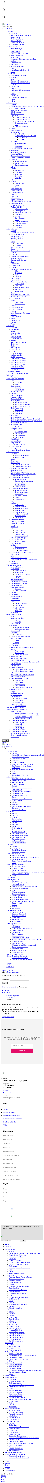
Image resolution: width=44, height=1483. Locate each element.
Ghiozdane (18, 289)
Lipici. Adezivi (15, 298)
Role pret (13, 448)
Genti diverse (19, 285)
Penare (13, 300)
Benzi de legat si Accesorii (19, 53)
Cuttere (17, 220)
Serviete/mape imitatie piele (23, 687)
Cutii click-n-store (20, 702)
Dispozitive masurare (21, 221)
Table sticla (18, 609)
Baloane (13, 331)
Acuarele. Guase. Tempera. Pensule (22, 232)
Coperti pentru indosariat (19, 735)
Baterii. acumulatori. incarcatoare (21, 35)
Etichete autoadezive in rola (19, 373)
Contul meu (6, 1193)
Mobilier (13, 181)
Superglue (18, 178)
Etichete (13, 393)
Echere (17, 271)
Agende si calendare (17, 618)
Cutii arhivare (19, 700)
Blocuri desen (15, 240)
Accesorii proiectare (21, 490)
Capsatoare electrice (21, 123)
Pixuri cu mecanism (21, 532)
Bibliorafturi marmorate (22, 627)
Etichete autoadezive (13, 371)
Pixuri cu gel (19, 530)
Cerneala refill (19, 134)
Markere (13, 88)
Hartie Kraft (14, 344)
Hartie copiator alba (21, 402)
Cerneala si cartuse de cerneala (20, 251)
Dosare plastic (19, 653)
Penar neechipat (20, 304)
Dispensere (14, 377)
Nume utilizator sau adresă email (13, 975)
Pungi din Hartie (16, 441)
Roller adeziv (19, 176)
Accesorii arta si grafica (18, 75)
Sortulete (13, 318)
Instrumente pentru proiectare (20, 488)
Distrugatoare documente (19, 152)
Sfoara (13, 72)
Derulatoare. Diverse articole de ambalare (24, 59)
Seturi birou (14, 196)
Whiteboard (18, 611)
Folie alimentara (16, 63)
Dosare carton (19, 651)
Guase (13, 293)
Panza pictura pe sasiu (18, 364)
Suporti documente (17, 200)
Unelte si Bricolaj (16, 207)
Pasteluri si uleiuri (16, 92)
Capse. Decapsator (17, 130)
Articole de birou (11, 103)
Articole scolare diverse (18, 236)
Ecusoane (18, 589)
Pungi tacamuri (15, 443)
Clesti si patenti (19, 218)
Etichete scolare (16, 278)
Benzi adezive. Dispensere (19, 110)
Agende (13, 616)
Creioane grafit (15, 463)
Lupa (12, 179)
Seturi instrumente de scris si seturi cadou (24, 559)
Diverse (13, 340)
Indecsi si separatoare (17, 667)
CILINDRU (23, 137)
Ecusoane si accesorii (17, 587)
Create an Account (13, 972)
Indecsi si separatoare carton (24, 669)
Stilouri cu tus (19, 497)
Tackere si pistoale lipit (22, 126)
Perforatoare (14, 187)
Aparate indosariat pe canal (23, 717)
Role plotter (18, 413)
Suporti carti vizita (16, 704)
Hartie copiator (15, 401)
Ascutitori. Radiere (17, 238)
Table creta (18, 605)
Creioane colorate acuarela (19, 81)
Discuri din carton (16, 391)
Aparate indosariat (16, 711)
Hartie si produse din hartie (15, 379)
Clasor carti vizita (20, 706)
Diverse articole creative (18, 342)
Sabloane (18, 276)
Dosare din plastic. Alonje (19, 658)
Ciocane (17, 216)
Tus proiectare (19, 499)
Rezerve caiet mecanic (18, 444)
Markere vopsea (20, 512)
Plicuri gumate (19, 433)
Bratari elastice (15, 333)
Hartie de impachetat (17, 66)
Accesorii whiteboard (17, 578)
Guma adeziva (19, 170)
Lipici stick (18, 174)
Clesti (16, 125)
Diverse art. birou (16, 154)
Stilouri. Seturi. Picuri (17, 322)
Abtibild (14, 813)
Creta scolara (15, 264)
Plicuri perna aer (20, 435)
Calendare (18, 622)
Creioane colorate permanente (20, 83)
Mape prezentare (20, 684)
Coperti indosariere (21, 722)
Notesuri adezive (16, 689)
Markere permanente (21, 508)
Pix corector (18, 147)
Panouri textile (15, 600)
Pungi (12, 68)
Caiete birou (14, 633)
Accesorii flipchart (16, 567)
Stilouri (13, 101)
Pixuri (12, 528)
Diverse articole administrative (20, 156)
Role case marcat (16, 446)
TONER (21, 139)
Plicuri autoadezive (21, 432)
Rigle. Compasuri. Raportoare (20, 313)
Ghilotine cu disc (20, 163)
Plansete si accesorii (21, 496)
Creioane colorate (16, 258)
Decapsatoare (15, 150)
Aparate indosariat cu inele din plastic (27, 715)
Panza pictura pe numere (18, 360)
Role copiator (19, 411)
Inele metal (18, 724)
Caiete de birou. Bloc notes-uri (20, 636)
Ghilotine (14, 159)
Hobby (13, 346)
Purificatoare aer (16, 194)
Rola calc (18, 384)
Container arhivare (21, 698)
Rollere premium (20, 485)
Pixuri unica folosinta (21, 536)
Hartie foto (14, 415)
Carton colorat (19, 390)
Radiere (13, 99)
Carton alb (18, 388)
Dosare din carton (16, 656)
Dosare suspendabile (21, 654)
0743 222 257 (6, 13)
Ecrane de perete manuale (19, 583)
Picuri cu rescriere (16, 309)
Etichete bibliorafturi (17, 660)
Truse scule (18, 227)
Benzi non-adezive (17, 55)
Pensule (13, 94)
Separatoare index (16, 695)
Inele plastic (18, 726)
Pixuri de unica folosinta (18, 541)
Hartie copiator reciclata (22, 406)
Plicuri (13, 430)
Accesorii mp (15, 569)
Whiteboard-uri (15, 612)
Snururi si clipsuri (20, 591)
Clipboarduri (15, 644)
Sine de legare (19, 728)
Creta (12, 262)
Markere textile (19, 510)
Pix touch (18, 576)
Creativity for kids (16, 338)
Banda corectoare (20, 143)
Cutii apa (13, 267)
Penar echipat (19, 302)
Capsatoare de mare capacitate (24, 121)
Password (6, 979)
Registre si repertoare (17, 693)
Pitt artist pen (15, 95)
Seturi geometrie (16, 316)
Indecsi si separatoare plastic (24, 671)
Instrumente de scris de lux (19, 475)
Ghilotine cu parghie (21, 165)
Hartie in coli (19, 410)
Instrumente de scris (12, 452)
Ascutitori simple (20, 457)
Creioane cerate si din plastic (20, 256)
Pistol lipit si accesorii (17, 368)
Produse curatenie (16, 189)
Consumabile (15, 132)
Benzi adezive (15, 52)
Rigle (16, 274)
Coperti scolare (15, 254)
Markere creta (19, 505)
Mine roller (14, 527)
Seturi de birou (15, 198)
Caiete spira (18, 245)
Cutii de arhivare (16, 645)
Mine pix (13, 525)
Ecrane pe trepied (16, 585)
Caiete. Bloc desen (17, 247)
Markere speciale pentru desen (20, 90)
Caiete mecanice (16, 638)
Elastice (13, 61)
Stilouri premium (20, 486)
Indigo (13, 167)
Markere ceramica (16, 355)
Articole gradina (20, 211)
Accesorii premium (21, 479)
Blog (4, 1201)
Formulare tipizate (16, 397)
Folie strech (14, 64)
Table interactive (20, 607)
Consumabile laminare (18, 729)
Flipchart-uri (15, 594)
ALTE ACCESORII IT (18, 108)
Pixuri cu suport (20, 534)
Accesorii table (19, 572)
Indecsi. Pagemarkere (17, 673)
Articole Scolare (11, 229)
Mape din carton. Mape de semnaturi (22, 675)
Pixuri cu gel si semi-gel (18, 538)
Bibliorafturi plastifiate (22, 629)
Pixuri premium (20, 483)
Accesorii (14, 327)
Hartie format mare (17, 408)
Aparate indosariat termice (23, 718)
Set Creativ (14, 369)
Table (12, 601)
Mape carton (19, 680)
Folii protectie (15, 665)
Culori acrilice (15, 265)
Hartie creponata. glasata (18, 296)
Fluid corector (19, 145)
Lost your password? (9, 987)
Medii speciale (15, 426)
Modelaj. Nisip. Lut (17, 357)
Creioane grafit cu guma (22, 464)
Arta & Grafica (11, 74)
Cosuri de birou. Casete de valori (21, 148)
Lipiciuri (13, 169)
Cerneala (13, 459)
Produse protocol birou (18, 192)
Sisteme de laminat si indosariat (16, 709)
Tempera (13, 324)
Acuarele (13, 77)
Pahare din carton (16, 428)
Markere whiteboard (21, 514)
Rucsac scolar (19, 291)
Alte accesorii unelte (21, 209)
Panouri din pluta (16, 596)
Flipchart (13, 592)
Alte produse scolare (17, 234)
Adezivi (13, 105)
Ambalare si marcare (13, 46)
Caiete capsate (19, 243)
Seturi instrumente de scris (19, 558)
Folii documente (16, 664)
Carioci (13, 249)
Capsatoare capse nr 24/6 (23, 119)
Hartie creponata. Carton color (20, 295)
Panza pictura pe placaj (18, 362)
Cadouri (13, 335)
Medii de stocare (16, 41)
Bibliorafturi (14, 625)
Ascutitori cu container (22, 455)
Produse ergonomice (17, 44)
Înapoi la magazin (8, 1017)
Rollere (13, 556)
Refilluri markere (20, 516)
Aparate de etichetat (17, 50)
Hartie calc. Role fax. (17, 399)
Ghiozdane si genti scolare (19, 282)
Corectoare (14, 141)
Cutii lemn (14, 84)
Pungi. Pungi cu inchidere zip (20, 70)
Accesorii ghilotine (21, 161)
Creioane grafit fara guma (23, 466)
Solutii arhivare (15, 697)
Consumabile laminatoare (19, 731)
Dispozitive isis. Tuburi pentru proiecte (23, 474)
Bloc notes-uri (15, 631)
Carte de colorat (16, 337)
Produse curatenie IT (17, 42)
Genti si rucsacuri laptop (22, 287)
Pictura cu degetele (17, 307)
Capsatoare (14, 116)
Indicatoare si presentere (22, 574)
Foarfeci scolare (16, 280)
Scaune (17, 185)
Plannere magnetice (21, 603)
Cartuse (14, 846)
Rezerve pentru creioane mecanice (22, 552)
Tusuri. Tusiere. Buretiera (19, 205)
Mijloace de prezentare (13, 565)
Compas (13, 253)
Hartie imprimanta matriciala (20, 417)
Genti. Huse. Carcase (17, 39)
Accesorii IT (10, 31)
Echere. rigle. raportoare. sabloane (22, 269)
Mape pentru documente (18, 676)
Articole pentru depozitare (23, 212)
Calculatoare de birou (17, 114)
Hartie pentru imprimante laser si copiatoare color (26, 421)
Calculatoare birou (16, 112)
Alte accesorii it (16, 33)
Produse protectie (16, 190)
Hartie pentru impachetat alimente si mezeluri (25, 419)
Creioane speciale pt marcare (20, 472)
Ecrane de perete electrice (19, 581)
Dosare (13, 649)
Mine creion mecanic (17, 523)
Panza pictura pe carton (18, 359)
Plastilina (13, 311)
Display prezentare (17, 580)
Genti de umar (19, 284)
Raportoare (18, 273)
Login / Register (10, 1470)
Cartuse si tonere (16, 37)
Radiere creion (19, 549)
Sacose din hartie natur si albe (20, 450)
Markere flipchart (20, 506)
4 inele (17, 642)
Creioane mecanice (17, 470)
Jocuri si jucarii (15, 348)
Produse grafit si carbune (19, 97)
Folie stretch (10, 375)
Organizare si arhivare (13, 614)
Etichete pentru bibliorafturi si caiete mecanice (25, 662)
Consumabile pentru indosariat (20, 733)
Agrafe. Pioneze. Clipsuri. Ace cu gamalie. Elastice (27, 106)
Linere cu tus (19, 494)
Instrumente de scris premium (20, 477)
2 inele (17, 640)
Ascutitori (14, 454)
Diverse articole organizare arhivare (22, 647)
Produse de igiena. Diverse (15, 707)
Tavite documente (16, 203)
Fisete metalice (19, 183)
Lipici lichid (18, 172)
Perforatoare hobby (17, 366)
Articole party (15, 329)
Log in (5, 983)
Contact (5, 1189)
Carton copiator (16, 386)
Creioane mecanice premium (24, 481)
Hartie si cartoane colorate (19, 422)
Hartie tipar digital (16, 424)
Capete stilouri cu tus (21, 492)
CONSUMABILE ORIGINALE (25, 136)
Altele (12, 79)
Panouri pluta (15, 598)
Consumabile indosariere (19, 720)
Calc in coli (18, 382)
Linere (13, 501)
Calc (12, 380)
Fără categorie (23, 550)
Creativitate (10, 326)
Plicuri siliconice (20, 437)
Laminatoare (15, 737)
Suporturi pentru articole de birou (21, 201)
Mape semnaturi (20, 686)
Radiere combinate (21, 547)
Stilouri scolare (15, 320)
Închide (3, 1476)
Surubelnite (18, 225)
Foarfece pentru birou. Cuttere (20, 158)
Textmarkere (19, 517)
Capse (13, 128)
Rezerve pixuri (15, 554)
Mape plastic (19, 682)
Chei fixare (18, 214)
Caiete (13, 242)
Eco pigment (15, 86)
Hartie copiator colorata (22, 404)
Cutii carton (14, 57)
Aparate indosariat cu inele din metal (26, 713)
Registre (13, 691)
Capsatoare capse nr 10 (22, 117)
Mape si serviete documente (19, 678)
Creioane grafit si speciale (19, 260)
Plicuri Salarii (15, 439)
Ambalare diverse (16, 48)
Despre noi (6, 1197)
